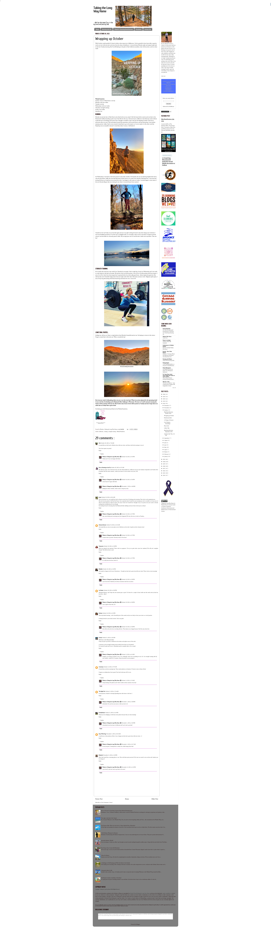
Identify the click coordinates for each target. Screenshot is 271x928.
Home (127, 799)
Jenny (100, 497)
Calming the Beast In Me (106, 870)
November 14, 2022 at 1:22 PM (129, 767)
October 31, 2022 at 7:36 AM (112, 691)
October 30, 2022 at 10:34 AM (108, 497)
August (166, 440)
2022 (164, 403)
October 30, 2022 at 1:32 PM (109, 569)
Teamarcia (101, 546)
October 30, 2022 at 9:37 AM (117, 467)
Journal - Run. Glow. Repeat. (167, 352)
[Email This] (130, 429)
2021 (164, 459)
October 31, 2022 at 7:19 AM (128, 680)
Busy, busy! (166, 426)
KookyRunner (102, 712)
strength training (112, 431)
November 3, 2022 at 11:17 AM (129, 744)
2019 (164, 464)
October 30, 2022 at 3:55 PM (128, 456)
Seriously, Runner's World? (107, 840)
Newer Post (99, 799)
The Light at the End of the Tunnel (109, 818)
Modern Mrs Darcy (167, 336)
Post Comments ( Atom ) (107, 802)
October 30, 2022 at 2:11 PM (109, 613)
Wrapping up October (169, 415)
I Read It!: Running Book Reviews (123, 29)
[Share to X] (133, 429)
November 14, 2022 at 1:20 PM (110, 755)
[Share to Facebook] (135, 429)
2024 (164, 399)
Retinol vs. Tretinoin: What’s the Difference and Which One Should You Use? (169, 355)
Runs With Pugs (102, 734)
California (101, 431)
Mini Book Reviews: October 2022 (168, 412)
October (166, 410)
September (166, 438)
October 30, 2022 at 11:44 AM (113, 525)
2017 (164, 468)
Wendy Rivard (164, 505)
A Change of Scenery (168, 420)
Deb (100, 443)
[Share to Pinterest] (136, 429)
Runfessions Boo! (168, 418)
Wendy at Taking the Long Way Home (111, 456)
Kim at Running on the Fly (105, 467)
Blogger (138, 924)
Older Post (154, 799)
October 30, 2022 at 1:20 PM (110, 546)
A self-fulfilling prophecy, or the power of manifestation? (168, 364)
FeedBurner (171, 106)
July (165, 442)
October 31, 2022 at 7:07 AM (110, 667)
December (166, 405)
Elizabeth (101, 755)
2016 (164, 471)
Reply (100, 450)
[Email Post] (127, 429)
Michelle (101, 569)
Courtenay (101, 667)
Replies (102, 454)
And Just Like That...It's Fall (169, 434)
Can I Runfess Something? (167, 423)
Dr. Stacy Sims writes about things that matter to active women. (169, 375)
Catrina (100, 637)
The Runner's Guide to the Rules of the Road (111, 878)
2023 (164, 401)
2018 (164, 466)
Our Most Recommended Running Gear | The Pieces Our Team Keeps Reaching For (168, 332)
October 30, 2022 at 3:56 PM (128, 479)
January (166, 456)
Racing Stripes (166, 363)
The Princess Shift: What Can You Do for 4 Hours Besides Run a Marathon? (118, 825)
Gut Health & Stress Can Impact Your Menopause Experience (168, 370)
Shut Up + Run (166, 381)
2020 (164, 461)
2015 (164, 473)
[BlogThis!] (132, 429)
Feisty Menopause (167, 368)
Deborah (107, 409)
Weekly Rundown (121, 431)
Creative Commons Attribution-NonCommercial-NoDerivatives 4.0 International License (168, 509)
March (165, 452)
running (106, 431)
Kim (113, 409)
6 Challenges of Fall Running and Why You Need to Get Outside (115, 863)
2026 (164, 394)
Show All (174, 387)
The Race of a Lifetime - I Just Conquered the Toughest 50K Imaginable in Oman (169, 384)
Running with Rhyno (167, 359)
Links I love (165, 338)
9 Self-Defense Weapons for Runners (109, 833)
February (166, 454)
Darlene (100, 613)
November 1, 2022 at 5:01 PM (128, 723)
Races (97, 29)
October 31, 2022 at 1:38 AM (108, 637)
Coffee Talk (166, 428)
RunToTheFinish (166, 328)
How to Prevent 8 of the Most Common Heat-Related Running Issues (116, 810)
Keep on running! (167, 340)
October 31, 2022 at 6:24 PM (111, 712)
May (165, 447)
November (166, 408)
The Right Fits (102, 691)
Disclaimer (138, 29)
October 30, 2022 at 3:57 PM (128, 514)
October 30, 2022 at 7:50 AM (107, 443)
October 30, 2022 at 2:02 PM (110, 590)
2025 (164, 396)
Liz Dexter (101, 590)
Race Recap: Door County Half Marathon (110, 848)
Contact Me (147, 29)
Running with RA (106, 29)
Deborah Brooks (102, 525)
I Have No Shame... (105, 855)
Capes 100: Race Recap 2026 (168, 360)
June (165, 445)
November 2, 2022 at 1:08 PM (128, 486)
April (165, 449)
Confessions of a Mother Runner (168, 346)
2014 (164, 475)
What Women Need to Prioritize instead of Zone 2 (168, 378)
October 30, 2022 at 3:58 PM (128, 579)
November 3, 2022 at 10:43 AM (113, 734)
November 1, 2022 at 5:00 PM (128, 701)
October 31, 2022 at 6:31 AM (128, 654)
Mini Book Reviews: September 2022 (168, 431)
